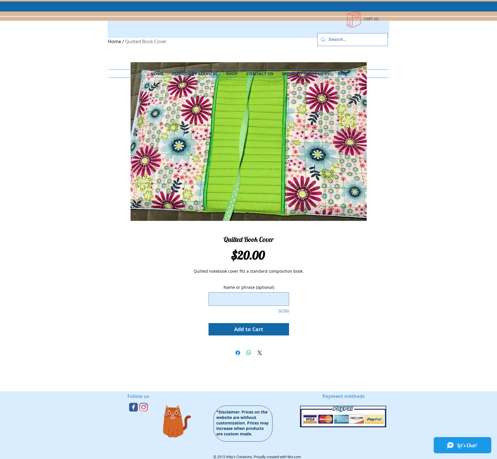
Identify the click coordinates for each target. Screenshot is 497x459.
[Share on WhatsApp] (248, 352)
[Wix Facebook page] (133, 407)
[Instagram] (143, 407)
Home (114, 41)
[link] (371, 19)
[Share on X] (259, 352)
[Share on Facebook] (237, 352)
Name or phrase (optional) (248, 287)
